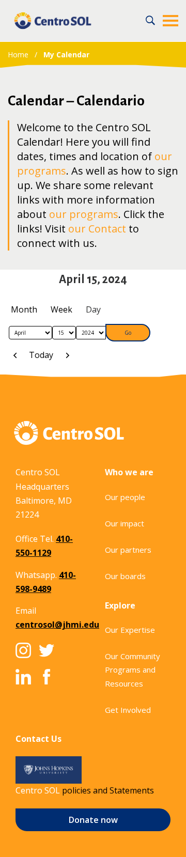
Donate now (93, 819)
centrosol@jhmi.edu (57, 624)
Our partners (128, 549)
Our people (125, 497)
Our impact (124, 523)
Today (41, 355)
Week (61, 309)
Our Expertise (130, 630)
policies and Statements (108, 790)
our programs (83, 214)
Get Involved (128, 710)
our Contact (97, 229)
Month (24, 309)
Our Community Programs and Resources (132, 670)
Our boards (125, 576)
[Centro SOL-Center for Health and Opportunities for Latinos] (53, 20)
